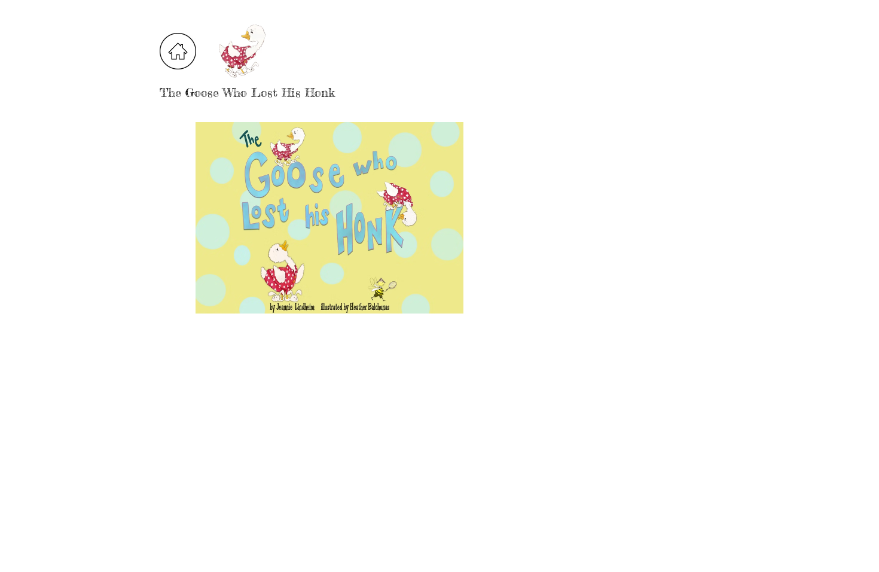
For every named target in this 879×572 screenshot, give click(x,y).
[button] (329, 218)
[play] (474, 303)
